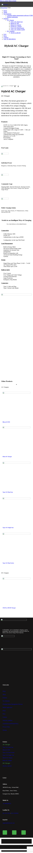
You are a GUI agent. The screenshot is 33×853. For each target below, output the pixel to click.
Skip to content (4, 0)
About (4, 694)
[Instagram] (23, 832)
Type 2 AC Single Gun (8, 527)
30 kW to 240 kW (7, 766)
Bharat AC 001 (6, 422)
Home (4, 691)
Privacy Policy (6, 727)
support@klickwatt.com (9, 823)
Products (5, 697)
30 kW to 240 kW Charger (9, 607)
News (4, 714)
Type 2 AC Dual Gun (8, 492)
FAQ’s (4, 710)
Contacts (5, 717)
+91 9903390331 (7, 803)
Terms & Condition (7, 720)
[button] (3, 86)
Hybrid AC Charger (7, 757)
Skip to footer (12, 0)
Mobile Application (7, 707)
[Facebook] (5, 832)
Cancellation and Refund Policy (10, 723)
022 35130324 (14, 813)
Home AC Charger (7, 456)
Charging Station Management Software (13, 704)
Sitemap (5, 730)
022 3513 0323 (6, 813)
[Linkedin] (14, 832)
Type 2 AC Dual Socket (8, 563)
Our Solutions (6, 701)
